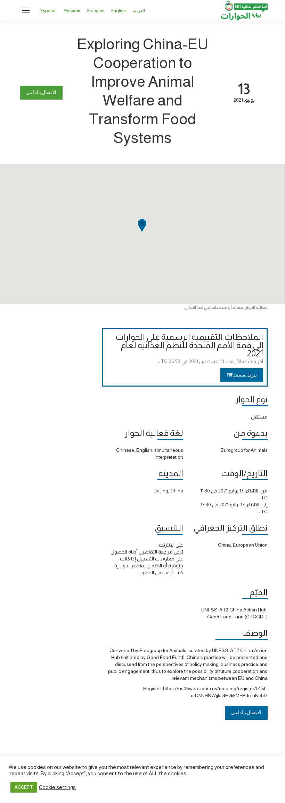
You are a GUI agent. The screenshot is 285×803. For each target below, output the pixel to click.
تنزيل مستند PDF (242, 375)
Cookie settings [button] (57, 787)
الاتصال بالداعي (41, 92)
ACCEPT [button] (24, 787)
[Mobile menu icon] (26, 10)
